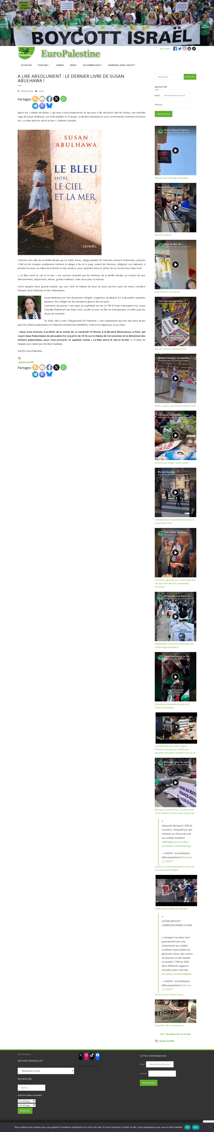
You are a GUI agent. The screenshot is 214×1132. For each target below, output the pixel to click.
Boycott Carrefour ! (163, 235)
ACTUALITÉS (26, 65)
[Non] (210, 1127)
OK (187, 1127)
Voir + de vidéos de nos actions (175, 1034)
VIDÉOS (73, 65)
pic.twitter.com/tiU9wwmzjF (176, 845)
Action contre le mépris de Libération (171, 908)
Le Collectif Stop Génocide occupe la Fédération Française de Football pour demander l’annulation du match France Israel (175, 749)
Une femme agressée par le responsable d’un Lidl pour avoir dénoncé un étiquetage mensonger (175, 583)
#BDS (165, 841)
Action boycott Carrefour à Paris (169, 994)
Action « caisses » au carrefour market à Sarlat (175, 406)
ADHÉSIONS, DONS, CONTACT (121, 65)
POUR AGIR (43, 65)
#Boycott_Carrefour (178, 841)
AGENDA (60, 65)
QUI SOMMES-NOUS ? (92, 65)
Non (196, 1127)
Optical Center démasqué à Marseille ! (172, 178)
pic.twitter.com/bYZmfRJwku (176, 973)
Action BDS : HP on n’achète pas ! (169, 1025)
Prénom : (159, 104)
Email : (158, 95)
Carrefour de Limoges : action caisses (171, 462)
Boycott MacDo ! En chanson (167, 291)
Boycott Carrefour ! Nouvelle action (170, 349)
